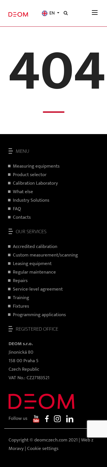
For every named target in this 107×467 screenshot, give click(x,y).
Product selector (30, 175)
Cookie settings (42, 449)
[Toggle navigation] (94, 13)
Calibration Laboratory (35, 183)
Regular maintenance (34, 272)
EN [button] (52, 13)
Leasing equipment (32, 264)
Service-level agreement (38, 289)
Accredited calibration (35, 247)
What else (23, 192)
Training (21, 298)
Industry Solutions (31, 200)
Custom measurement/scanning (45, 255)
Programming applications (39, 315)
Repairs (20, 281)
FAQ (17, 209)
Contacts (22, 217)
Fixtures (21, 306)
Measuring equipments (36, 166)
